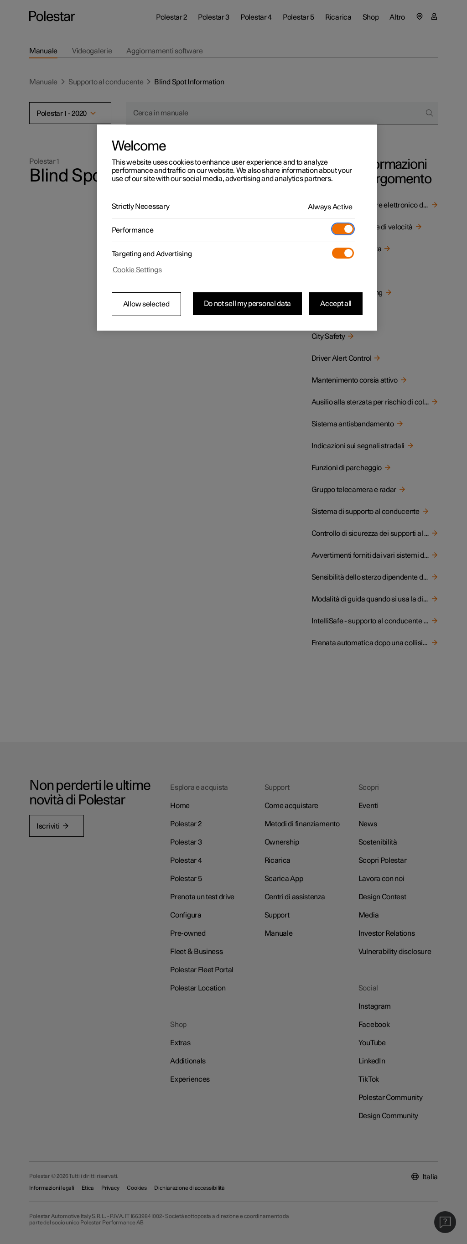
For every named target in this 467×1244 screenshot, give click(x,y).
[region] (237, 227)
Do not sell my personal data (247, 303)
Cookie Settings (137, 270)
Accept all (336, 303)
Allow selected (146, 304)
